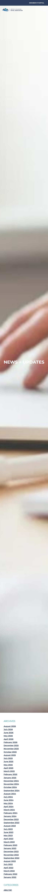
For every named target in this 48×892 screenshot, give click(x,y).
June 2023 (8, 832)
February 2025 (10, 774)
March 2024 (9, 810)
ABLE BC (8, 890)
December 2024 (11, 781)
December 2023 (11, 819)
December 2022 (11, 851)
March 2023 (9, 842)
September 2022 (11, 858)
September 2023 (11, 822)
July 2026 (8, 729)
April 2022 (8, 868)
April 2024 (8, 806)
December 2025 (11, 745)
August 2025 (10, 755)
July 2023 (8, 829)
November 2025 (11, 748)
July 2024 (8, 797)
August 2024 (10, 794)
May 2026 (8, 736)
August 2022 (10, 861)
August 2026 (10, 726)
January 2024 (10, 816)
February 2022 (10, 874)
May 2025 (8, 765)
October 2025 (10, 752)
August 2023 (10, 826)
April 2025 (8, 768)
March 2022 (9, 871)
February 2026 (10, 742)
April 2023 (8, 839)
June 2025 (8, 761)
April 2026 (8, 739)
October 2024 (10, 787)
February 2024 (10, 813)
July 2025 (8, 758)
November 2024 (11, 784)
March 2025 (9, 771)
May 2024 (8, 803)
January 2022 (10, 877)
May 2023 (8, 835)
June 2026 (8, 732)
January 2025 (10, 778)
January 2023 (10, 848)
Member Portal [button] (36, 3)
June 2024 (8, 800)
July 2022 (8, 864)
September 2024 (11, 790)
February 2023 (10, 845)
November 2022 (11, 855)
